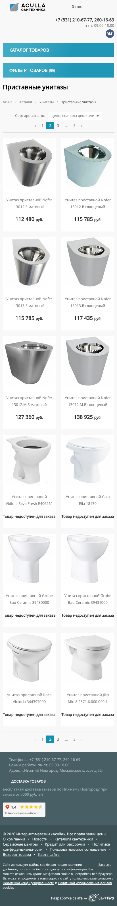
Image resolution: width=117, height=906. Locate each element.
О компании (14, 839)
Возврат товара (17, 854)
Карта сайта (49, 854)
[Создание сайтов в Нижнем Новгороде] (101, 900)
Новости (39, 839)
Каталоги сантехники (74, 839)
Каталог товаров (29, 50)
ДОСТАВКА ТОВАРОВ (28, 781)
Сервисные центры (20, 844)
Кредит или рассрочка (65, 844)
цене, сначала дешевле (72, 115)
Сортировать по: (30, 115)
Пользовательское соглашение (78, 849)
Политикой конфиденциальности (28, 883)
